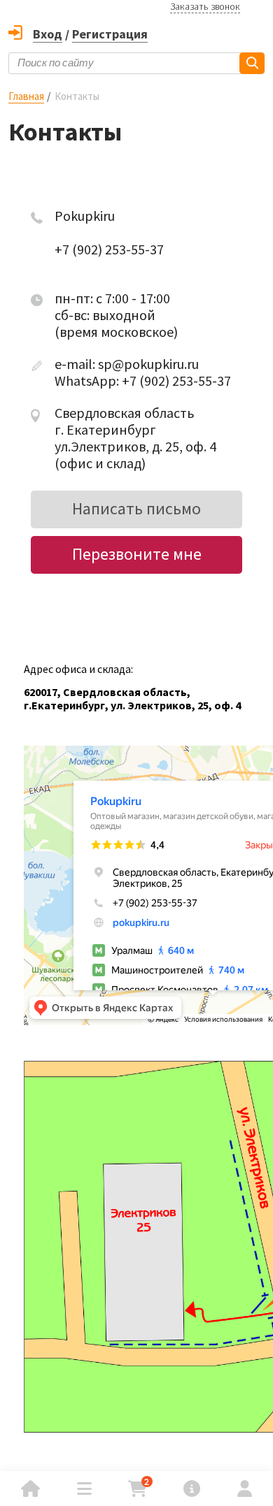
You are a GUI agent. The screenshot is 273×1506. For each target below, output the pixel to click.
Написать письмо (136, 508)
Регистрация (110, 34)
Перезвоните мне (137, 554)
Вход (47, 34)
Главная (26, 96)
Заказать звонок (205, 6)
